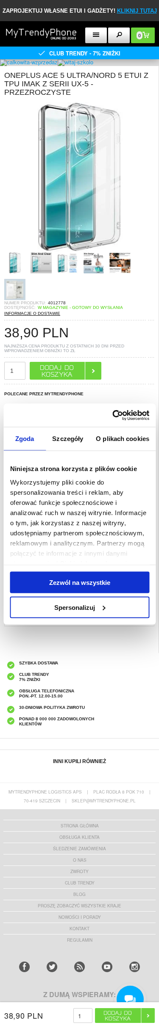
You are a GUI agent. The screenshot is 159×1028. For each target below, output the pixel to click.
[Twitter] (52, 967)
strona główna (80, 826)
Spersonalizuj (74, 607)
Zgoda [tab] (24, 438)
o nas (79, 860)
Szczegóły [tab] (67, 438)
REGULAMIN (79, 940)
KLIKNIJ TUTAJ (137, 11)
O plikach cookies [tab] (122, 438)
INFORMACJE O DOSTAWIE (32, 313)
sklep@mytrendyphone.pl (104, 801)
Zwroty (79, 871)
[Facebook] (24, 967)
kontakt (79, 929)
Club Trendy (80, 883)
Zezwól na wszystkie (79, 582)
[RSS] (79, 967)
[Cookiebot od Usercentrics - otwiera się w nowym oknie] (113, 415)
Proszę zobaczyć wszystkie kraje (79, 906)
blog (79, 894)
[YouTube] (107, 967)
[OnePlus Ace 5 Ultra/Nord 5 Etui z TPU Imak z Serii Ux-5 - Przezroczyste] (79, 249)
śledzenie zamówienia (79, 849)
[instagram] (134, 967)
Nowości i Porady (80, 917)
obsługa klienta (79, 837)
